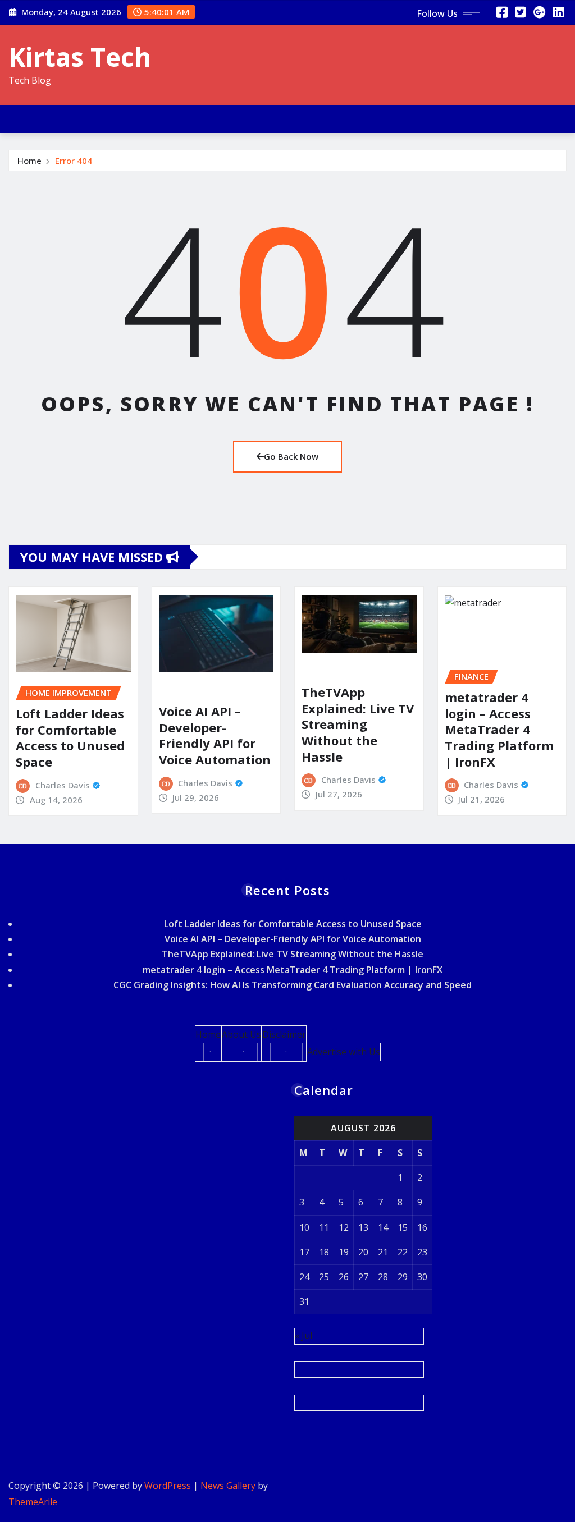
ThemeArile (32, 1502)
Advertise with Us (343, 1052)
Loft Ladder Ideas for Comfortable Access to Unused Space (70, 737)
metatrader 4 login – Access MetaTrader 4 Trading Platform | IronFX (499, 729)
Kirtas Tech (79, 56)
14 (383, 1227)
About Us (241, 1034)
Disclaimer (284, 1034)
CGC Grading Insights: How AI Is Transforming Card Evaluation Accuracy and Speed (292, 985)
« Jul (303, 1336)
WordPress (167, 1485)
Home (29, 160)
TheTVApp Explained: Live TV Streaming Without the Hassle (358, 724)
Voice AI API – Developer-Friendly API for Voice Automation (215, 735)
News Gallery (227, 1485)
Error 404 (73, 160)
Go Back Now (291, 456)
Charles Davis (62, 785)
